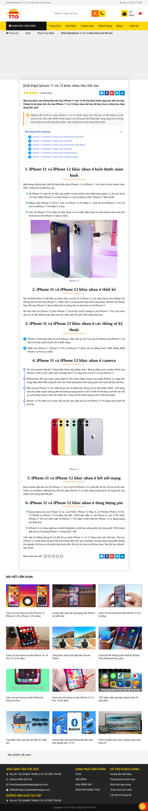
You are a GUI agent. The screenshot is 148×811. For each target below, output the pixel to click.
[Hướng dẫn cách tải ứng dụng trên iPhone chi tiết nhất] (74, 595)
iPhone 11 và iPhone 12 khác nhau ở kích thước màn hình (58, 137)
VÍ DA (78, 774)
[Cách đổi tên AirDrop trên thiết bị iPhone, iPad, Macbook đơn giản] (120, 638)
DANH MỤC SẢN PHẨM (24, 25)
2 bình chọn (46, 93)
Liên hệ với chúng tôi (120, 795)
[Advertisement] (74, 58)
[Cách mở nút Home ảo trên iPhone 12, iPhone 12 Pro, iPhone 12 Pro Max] (27, 595)
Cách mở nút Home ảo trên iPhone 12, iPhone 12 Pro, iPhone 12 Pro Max (25, 614)
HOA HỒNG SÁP (83, 784)
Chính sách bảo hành (121, 789)
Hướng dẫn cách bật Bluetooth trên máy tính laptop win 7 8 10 (72, 741)
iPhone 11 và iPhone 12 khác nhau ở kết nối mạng (55, 153)
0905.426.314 (25, 779)
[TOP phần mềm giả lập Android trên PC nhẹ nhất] (120, 680)
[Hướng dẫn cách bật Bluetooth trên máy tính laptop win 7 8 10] (74, 722)
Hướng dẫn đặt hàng (120, 774)
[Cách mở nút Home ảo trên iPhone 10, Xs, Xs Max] (120, 595)
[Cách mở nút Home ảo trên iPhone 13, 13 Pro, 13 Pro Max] (74, 680)
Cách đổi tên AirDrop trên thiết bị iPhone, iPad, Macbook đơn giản (119, 657)
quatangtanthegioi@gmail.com (32, 784)
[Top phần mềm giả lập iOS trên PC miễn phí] (27, 722)
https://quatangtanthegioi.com (34, 789)
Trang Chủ (55, 25)
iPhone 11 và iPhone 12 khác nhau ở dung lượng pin (56, 157)
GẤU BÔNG (81, 779)
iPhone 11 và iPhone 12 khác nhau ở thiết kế (52, 141)
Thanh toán (87, 25)
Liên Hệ (134, 25)
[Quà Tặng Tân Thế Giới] (29, 13)
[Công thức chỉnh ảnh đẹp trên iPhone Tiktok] (74, 638)
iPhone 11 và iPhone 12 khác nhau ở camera (52, 149)
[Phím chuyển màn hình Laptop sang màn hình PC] (120, 722)
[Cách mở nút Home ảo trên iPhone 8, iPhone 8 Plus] (27, 680)
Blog (120, 27)
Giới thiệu (70, 25)
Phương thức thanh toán (122, 779)
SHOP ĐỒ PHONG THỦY (87, 789)
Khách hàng (105, 25)
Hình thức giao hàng (120, 784)
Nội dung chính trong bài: (38, 131)
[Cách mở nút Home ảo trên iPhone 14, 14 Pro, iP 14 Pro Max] (27, 638)
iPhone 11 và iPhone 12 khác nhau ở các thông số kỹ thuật (59, 145)
